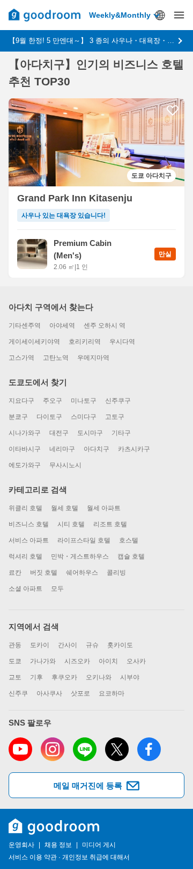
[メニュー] (179, 15)
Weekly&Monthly (120, 15)
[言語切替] (159, 15)
